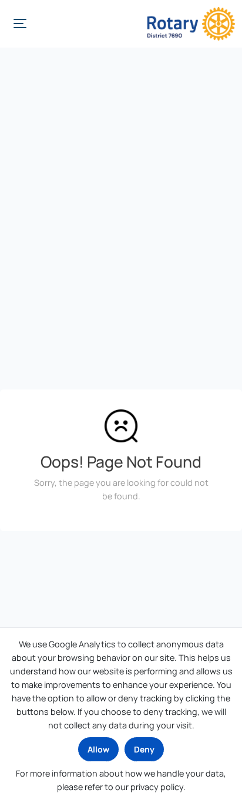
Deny (144, 749)
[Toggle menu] (20, 23)
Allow (98, 749)
